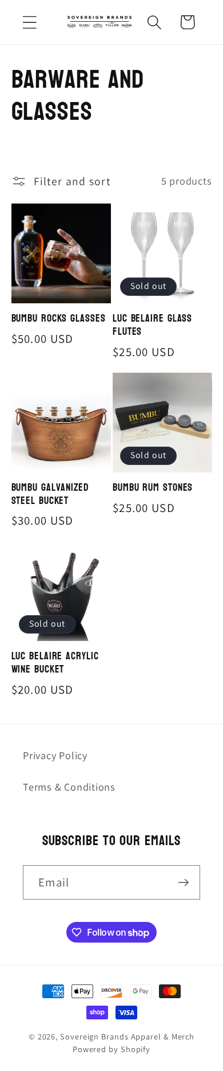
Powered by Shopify (111, 1048)
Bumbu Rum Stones (153, 488)
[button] (29, 22)
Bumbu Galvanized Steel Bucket (50, 494)
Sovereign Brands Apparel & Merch (127, 1036)
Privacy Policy (55, 755)
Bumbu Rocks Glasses (58, 319)
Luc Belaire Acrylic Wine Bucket (55, 663)
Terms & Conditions (69, 787)
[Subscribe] (183, 882)
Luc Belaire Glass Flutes (152, 325)
